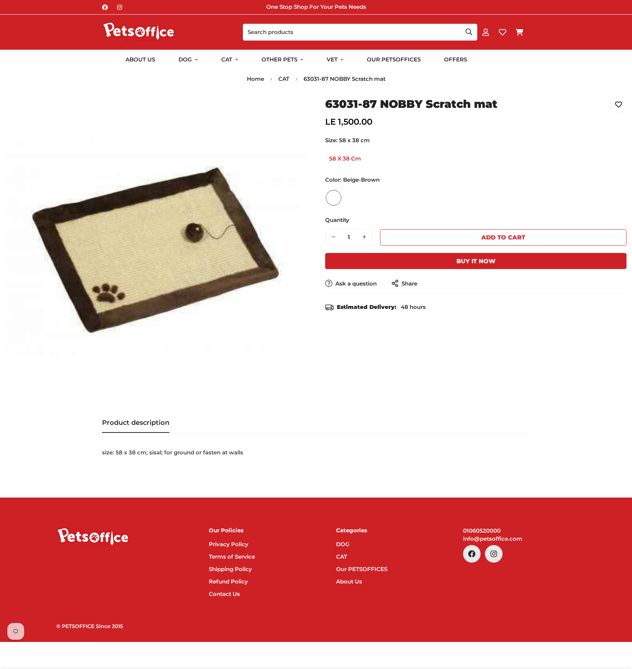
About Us (140, 59)
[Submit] (468, 31)
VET (332, 59)
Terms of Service (232, 556)
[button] (519, 32)
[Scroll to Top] (617, 629)
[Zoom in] (291, 110)
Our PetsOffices (394, 59)
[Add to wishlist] (618, 105)
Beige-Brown (333, 197)
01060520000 (482, 530)
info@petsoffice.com (492, 538)
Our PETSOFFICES (361, 569)
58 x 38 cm (345, 158)
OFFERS (455, 59)
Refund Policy (228, 581)
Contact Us (224, 593)
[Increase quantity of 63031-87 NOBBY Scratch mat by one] (364, 237)
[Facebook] (105, 7)
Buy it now (476, 260)
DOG (185, 59)
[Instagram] (120, 7)
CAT (226, 59)
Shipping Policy (230, 569)
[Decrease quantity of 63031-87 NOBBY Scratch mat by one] (334, 237)
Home (255, 78)
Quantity (337, 219)
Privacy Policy (228, 544)
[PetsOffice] (138, 32)
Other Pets (279, 59)
